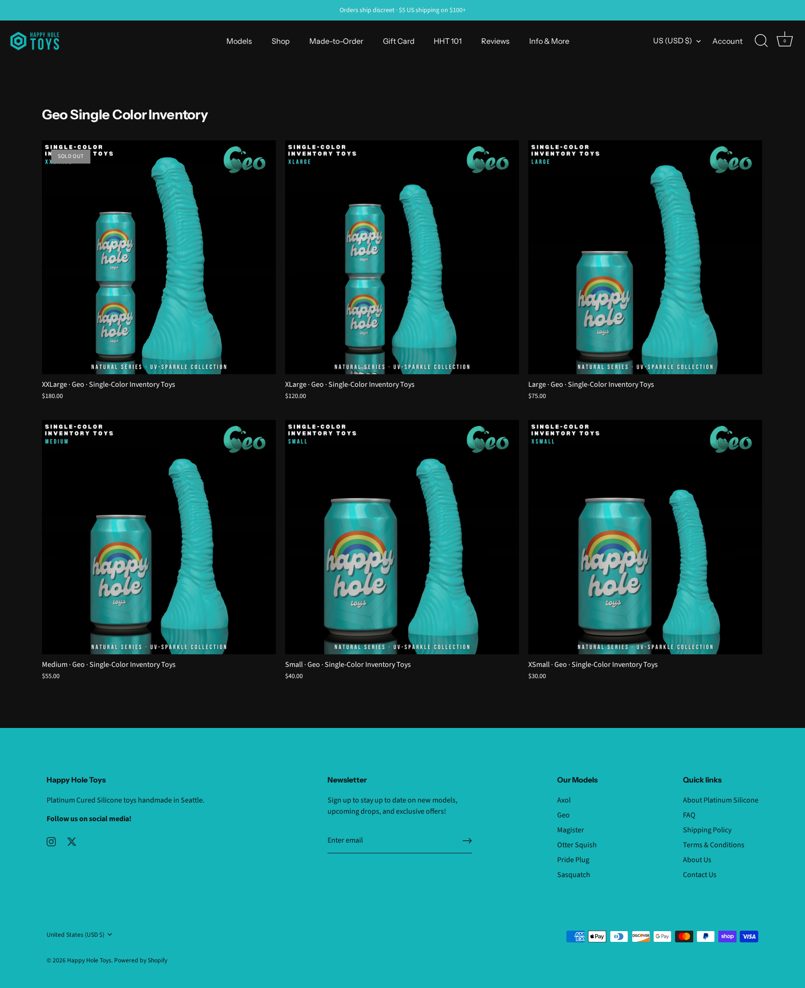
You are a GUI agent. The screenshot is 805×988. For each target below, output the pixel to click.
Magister (570, 830)
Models (239, 41)
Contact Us (699, 875)
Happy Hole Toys (89, 960)
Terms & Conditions (713, 845)
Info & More (549, 41)
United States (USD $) (75, 935)
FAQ (689, 815)
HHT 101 (448, 41)
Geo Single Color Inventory (125, 114)
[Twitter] (71, 841)
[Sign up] (467, 840)
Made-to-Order (336, 41)
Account (727, 41)
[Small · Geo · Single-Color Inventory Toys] (402, 537)
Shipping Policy (707, 830)
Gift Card (399, 41)
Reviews (495, 41)
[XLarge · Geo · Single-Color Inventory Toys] (402, 257)
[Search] (761, 41)
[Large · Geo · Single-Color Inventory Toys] (645, 257)
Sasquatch (573, 875)
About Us (697, 860)
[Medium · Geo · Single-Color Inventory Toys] (159, 537)
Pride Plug (573, 860)
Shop (281, 41)
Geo (563, 815)
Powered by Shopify (140, 960)
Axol (564, 800)
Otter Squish (577, 845)
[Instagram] (51, 841)
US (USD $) (672, 40)
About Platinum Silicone (720, 800)
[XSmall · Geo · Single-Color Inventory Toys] (645, 537)
